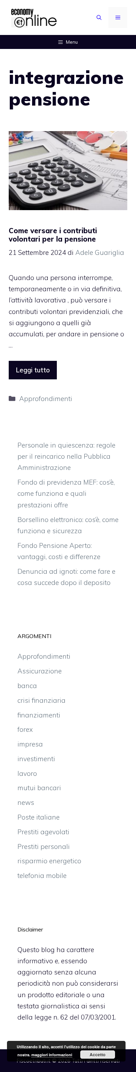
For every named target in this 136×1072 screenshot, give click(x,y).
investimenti (36, 759)
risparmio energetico (49, 861)
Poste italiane (38, 817)
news (25, 802)
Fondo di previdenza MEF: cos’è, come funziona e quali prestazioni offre (66, 493)
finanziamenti (38, 715)
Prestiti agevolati (43, 832)
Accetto (97, 1054)
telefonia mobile (42, 875)
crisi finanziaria (41, 700)
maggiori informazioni (51, 1054)
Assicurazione (39, 671)
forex (25, 729)
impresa (30, 744)
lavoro (27, 773)
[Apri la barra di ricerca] (99, 17)
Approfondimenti (45, 398)
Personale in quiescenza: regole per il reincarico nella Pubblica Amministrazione (66, 456)
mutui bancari (39, 788)
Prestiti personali (43, 846)
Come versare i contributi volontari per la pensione (53, 234)
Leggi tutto (33, 370)
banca (27, 685)
